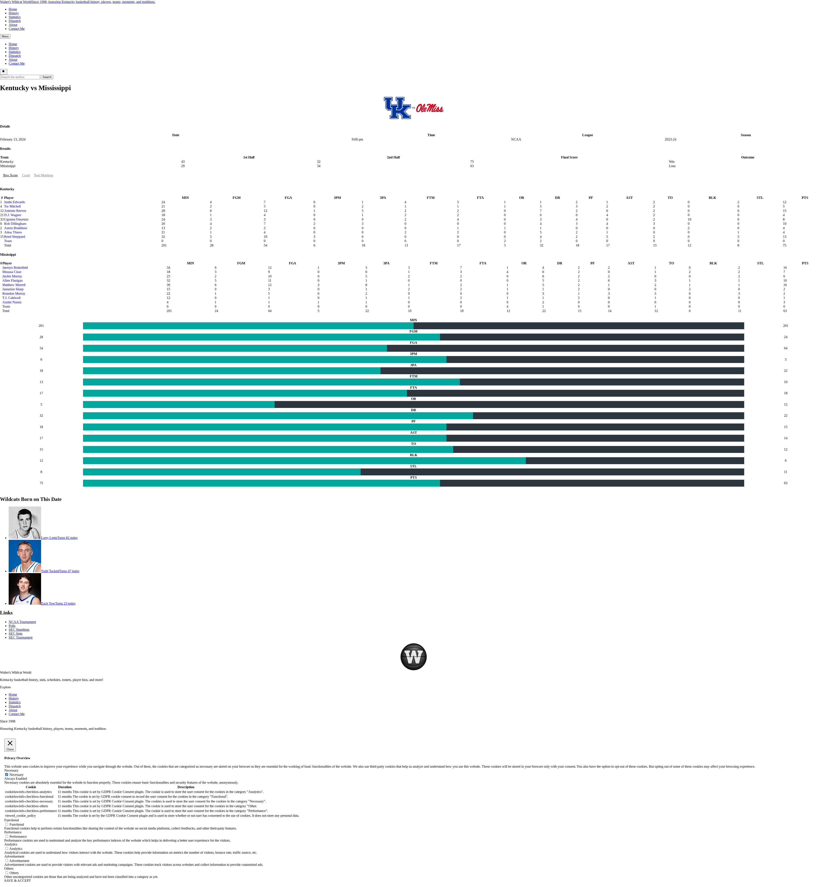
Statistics (15, 17)
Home (13, 9)
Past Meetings (43, 175)
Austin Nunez (11, 302)
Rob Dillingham (15, 223)
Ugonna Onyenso (16, 219)
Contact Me (17, 28)
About (13, 25)
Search (47, 77)
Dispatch (15, 21)
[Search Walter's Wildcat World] (3, 72)
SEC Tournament (20, 637)
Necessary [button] (11, 770)
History (14, 13)
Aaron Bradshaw (15, 228)
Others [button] (8, 868)
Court (26, 175)
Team (8, 241)
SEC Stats (15, 633)
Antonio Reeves (15, 211)
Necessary (17, 775)
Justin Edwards (14, 202)
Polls (12, 626)
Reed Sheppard (14, 236)
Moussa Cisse (11, 272)
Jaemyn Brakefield (15, 267)
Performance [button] (13, 832)
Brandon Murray (13, 293)
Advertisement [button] (14, 856)
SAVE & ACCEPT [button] (17, 880)
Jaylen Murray (12, 276)
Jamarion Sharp (13, 289)
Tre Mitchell (12, 206)
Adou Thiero (13, 232)
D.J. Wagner (12, 215)
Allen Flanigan (12, 280)
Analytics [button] (10, 844)
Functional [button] (11, 820)
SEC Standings (19, 629)
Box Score (10, 175)
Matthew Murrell (14, 285)
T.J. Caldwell (11, 298)
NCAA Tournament (22, 622)
